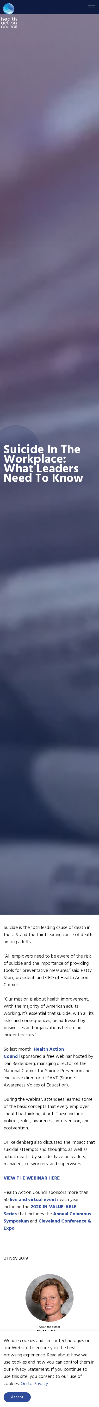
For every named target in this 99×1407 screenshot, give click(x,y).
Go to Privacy (34, 1384)
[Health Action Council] (9, 15)
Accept (17, 1397)
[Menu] (92, 7)
